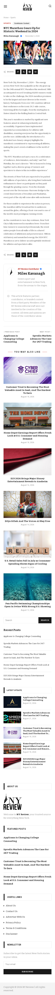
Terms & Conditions (16, 928)
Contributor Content (21, 23)
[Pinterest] (29, 71)
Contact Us (11, 911)
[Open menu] (5, 6)
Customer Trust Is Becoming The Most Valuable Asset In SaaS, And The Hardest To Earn (28, 390)
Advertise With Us (15, 917)
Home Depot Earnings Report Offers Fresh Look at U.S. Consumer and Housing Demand (27, 435)
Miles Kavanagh (11, 36)
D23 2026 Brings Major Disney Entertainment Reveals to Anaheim (34, 761)
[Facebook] (18, 71)
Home (6, 18)
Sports (13, 18)
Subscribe (27, 972)
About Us (11, 905)
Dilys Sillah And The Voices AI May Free (27, 521)
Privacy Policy (13, 922)
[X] (23, 71)
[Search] (50, 6)
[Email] (35, 71)
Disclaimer (12, 934)
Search (45, 620)
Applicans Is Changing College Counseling (22, 636)
